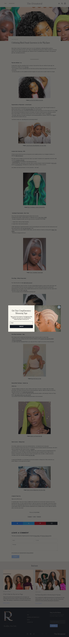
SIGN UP (21, 326)
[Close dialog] (59, 307)
